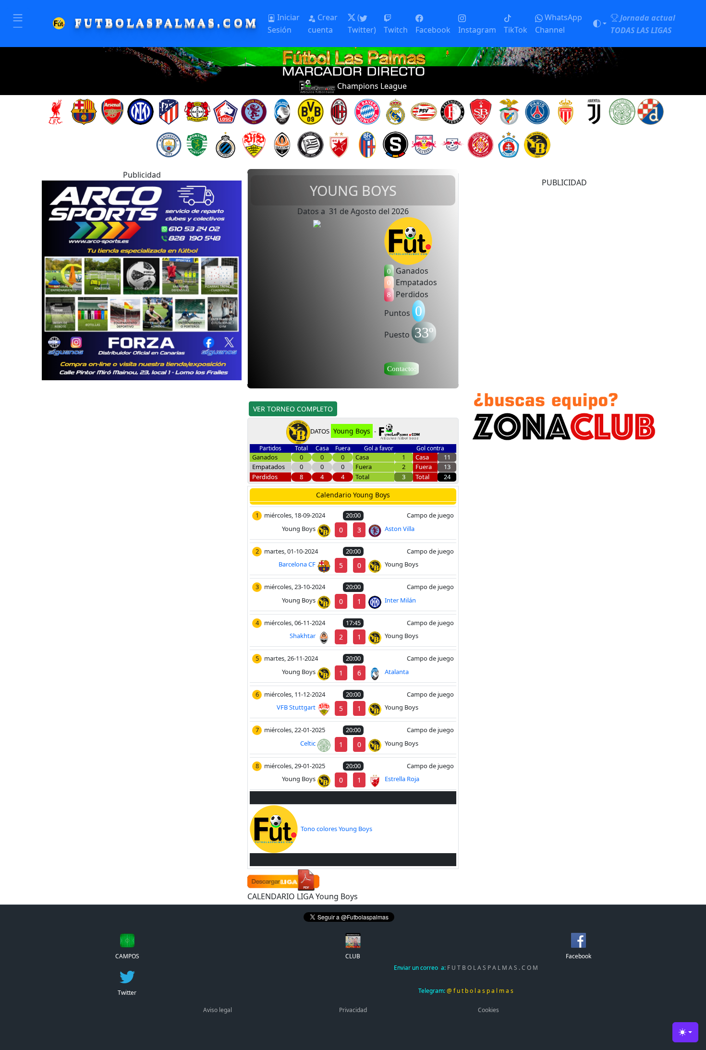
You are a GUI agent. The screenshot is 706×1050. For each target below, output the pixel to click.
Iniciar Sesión (284, 23)
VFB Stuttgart (296, 707)
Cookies (488, 1010)
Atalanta (397, 671)
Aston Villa (399, 528)
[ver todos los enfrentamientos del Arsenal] (112, 111)
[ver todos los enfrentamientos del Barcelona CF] (84, 111)
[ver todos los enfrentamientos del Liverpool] (55, 111)
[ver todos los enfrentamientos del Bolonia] (367, 144)
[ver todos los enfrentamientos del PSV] (424, 111)
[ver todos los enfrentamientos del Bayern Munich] (367, 111)
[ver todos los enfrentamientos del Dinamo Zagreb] (650, 111)
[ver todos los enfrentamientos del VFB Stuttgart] (254, 144)
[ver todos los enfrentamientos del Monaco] (565, 111)
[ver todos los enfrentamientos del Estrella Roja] (339, 144)
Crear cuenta (323, 23)
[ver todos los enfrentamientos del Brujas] (225, 144)
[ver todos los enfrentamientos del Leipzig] (452, 144)
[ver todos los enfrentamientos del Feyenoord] (452, 111)
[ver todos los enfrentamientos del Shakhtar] (282, 144)
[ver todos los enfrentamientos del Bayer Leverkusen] (197, 111)
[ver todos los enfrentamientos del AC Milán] (339, 111)
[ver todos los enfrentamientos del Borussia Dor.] (310, 111)
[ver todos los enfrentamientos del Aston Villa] (254, 111)
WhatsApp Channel (558, 23)
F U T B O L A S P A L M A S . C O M (466, 968)
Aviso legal (217, 1010)
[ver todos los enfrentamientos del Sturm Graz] (310, 144)
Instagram (477, 29)
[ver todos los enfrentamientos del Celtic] (622, 111)
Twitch (396, 29)
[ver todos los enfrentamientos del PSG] (537, 111)
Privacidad (353, 1010)
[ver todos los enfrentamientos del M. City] (169, 144)
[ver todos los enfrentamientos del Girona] (480, 144)
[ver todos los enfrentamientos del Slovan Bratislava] (509, 144)
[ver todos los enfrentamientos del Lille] (225, 111)
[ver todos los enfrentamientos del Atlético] (169, 111)
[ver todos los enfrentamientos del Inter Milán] (140, 111)
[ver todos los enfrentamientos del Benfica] (509, 111)
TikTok (515, 29)
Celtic (308, 743)
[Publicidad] (142, 279)
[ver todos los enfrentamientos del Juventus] (594, 111)
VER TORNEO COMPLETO (293, 408)
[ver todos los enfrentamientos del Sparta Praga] (395, 144)
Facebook (432, 29)
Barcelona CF (297, 564)
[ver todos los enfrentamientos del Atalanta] (282, 111)
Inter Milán (400, 600)
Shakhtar (303, 635)
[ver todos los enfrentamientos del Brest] (480, 111)
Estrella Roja (402, 778)
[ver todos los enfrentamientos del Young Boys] (537, 144)
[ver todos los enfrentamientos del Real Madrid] (395, 111)
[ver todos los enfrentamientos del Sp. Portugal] (197, 144)
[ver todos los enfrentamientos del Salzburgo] (424, 144)
